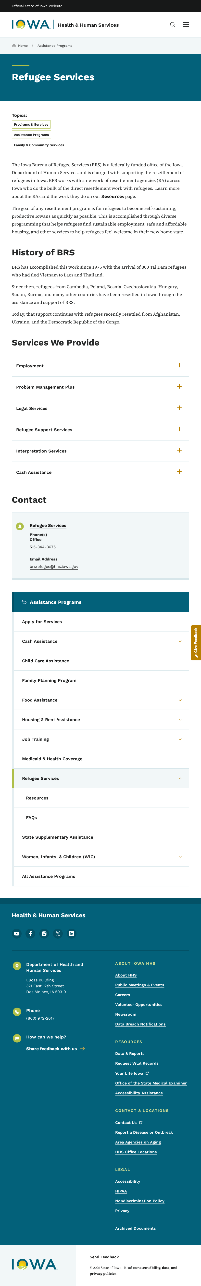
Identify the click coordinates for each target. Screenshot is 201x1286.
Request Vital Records (137, 1063)
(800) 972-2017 (40, 1018)
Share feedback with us (51, 1048)
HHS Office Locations (136, 1152)
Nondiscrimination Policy (139, 1201)
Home (23, 46)
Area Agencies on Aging (138, 1142)
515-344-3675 (43, 547)
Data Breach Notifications (140, 1024)
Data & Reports (130, 1053)
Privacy (122, 1210)
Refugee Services (48, 525)
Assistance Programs (55, 46)
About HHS (126, 975)
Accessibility (127, 1181)
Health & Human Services (88, 25)
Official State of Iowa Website (37, 6)
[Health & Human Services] (31, 24)
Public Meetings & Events (139, 985)
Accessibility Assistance (139, 1093)
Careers (122, 994)
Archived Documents (135, 1228)
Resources (112, 196)
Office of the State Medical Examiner (151, 1083)
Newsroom (125, 1014)
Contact (126, 1122)
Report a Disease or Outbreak (144, 1132)
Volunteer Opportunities (139, 1004)
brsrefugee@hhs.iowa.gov (54, 566)
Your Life (129, 1073)
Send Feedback (104, 1257)
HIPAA (121, 1191)
